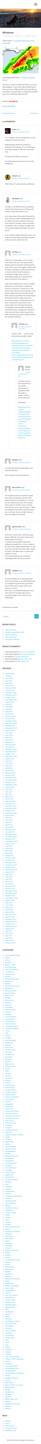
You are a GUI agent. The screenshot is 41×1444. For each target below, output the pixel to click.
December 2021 (11, 806)
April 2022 (9, 796)
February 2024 (10, 744)
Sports (7, 1316)
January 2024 (10, 747)
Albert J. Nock (10, 965)
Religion (8, 1271)
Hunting (8, 1153)
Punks (7, 1257)
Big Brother (9, 988)
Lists (6, 1184)
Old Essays (9, 1236)
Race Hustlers (10, 1267)
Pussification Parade (12, 1260)
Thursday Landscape (12, 639)
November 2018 (11, 893)
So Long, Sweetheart (27, 652)
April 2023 (9, 768)
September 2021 (11, 813)
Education (8, 1059)
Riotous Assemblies (12, 1286)
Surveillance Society (12, 1321)
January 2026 (10, 690)
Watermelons (10, 1387)
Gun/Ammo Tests (11, 1130)
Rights (7, 1281)
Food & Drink (9, 1087)
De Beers (8, 1038)
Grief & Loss (9, 1120)
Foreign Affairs (10, 1090)
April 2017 (9, 938)
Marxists (8, 1198)
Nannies (8, 1224)
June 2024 (9, 735)
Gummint (8, 1127)
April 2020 (9, 853)
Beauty (7, 984)
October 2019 (10, 867)
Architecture (9, 972)
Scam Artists (9, 1288)
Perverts (8, 1248)
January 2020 (10, 860)
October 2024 (10, 726)
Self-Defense (9, 1297)
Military (8, 1205)
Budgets (8, 998)
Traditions (8, 1349)
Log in (7, 1423)
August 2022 (9, 787)
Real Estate (9, 1269)
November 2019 (11, 865)
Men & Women (10, 1203)
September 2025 (11, 700)
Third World (9, 1335)
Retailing (8, 1276)
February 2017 (10, 943)
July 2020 (8, 846)
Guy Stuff (8, 1132)
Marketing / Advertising (13, 1196)
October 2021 (10, 811)
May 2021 (8, 822)
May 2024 (8, 737)
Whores (8, 1401)
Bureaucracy (9, 1000)
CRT (6, 1033)
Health (7, 1137)
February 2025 (10, 716)
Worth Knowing (9, 113)
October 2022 (10, 782)
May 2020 (8, 851)
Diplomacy (9, 1043)
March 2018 (9, 912)
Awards (7, 976)
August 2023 (9, 759)
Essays (7, 1068)
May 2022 (8, 794)
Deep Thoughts (10, 1040)
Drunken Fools (10, 1050)
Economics (9, 1057)
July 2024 (8, 733)
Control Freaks (10, 1024)
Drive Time (9, 1047)
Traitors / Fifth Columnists (14, 1359)
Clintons (8, 1012)
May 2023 (8, 766)
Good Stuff (9, 1109)
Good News (9, 1106)
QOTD (7, 1264)
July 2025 (8, 704)
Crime (7, 1031)
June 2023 (9, 763)
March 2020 (9, 855)
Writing (7, 1408)
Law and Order (10, 1172)
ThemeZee (30, 1440)
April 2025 (9, 711)
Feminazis (8, 1078)
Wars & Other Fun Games (14, 1385)
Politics (7, 1253)
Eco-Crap (8, 1052)
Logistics (8, 1189)
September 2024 (11, 728)
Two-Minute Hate (11, 1366)
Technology (9, 1326)
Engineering (9, 1064)
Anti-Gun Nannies (11, 969)
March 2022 (9, 799)
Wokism (8, 1406)
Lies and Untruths (11, 1179)
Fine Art (8, 1083)
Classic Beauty (10, 1009)
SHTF (7, 1309)
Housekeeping (10, 1151)
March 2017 (9, 940)
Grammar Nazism (11, 1113)
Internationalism (11, 1163)
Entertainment (10, 1066)
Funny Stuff (9, 1099)
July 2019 (8, 874)
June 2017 (9, 933)
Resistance (9, 1274)
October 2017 (10, 924)
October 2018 (10, 895)
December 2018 (11, 891)
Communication (10, 1017)
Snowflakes (9, 1312)
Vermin (7, 1380)
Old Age (8, 1234)
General (8, 1102)
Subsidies (8, 1319)
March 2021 (9, 827)
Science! (8, 1293)
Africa (7, 960)
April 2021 (9, 825)
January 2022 (10, 803)
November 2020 (11, 836)
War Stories (9, 1382)
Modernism (9, 1210)
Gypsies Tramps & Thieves (14, 1135)
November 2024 (11, 723)
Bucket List (9, 995)
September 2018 (11, 898)
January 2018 (10, 917)
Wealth (7, 1389)
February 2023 (10, 773)
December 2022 (11, 777)
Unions (7, 1375)
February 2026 (10, 688)
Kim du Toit (19, 36)
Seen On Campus (11, 1295)
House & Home (10, 1149)
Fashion (8, 1076)
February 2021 (10, 829)
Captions (8, 1005)
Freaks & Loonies (11, 1092)
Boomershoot (10, 993)
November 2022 (11, 780)
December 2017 (11, 919)
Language (8, 1170)
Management (10, 1191)
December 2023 (11, 749)
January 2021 (10, 832)
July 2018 (8, 903)
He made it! (13, 101)
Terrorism (8, 1328)
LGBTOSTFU (9, 1177)
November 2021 (11, 808)
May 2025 (8, 709)
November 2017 (11, 921)
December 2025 (11, 692)
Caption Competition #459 (14, 632)
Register (8, 1421)
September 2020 (11, 841)
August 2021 (9, 815)
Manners (8, 1194)
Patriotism (9, 1243)
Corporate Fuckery (11, 1026)
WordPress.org (10, 1430)
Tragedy (8, 1352)
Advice (7, 958)
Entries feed (9, 1426)
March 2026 (9, 685)
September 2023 (11, 756)
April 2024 (9, 740)
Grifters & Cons (10, 1123)
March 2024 (9, 742)
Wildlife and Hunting (12, 1404)
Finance (8, 1080)
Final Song (33, 113)
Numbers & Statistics (12, 1231)
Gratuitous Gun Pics (12, 1118)
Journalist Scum (10, 1168)
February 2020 (10, 858)
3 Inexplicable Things (12, 955)
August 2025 (9, 702)
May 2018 (8, 907)
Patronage (9, 1246)
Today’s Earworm (11, 634)
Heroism (8, 1139)
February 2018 (10, 914)
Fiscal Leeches (10, 1085)
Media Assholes (10, 1201)
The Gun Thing (10, 1330)
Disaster (8, 1045)
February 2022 (10, 801)
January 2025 (10, 718)
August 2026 (9, 674)
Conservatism (10, 1019)
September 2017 (11, 926)
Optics (7, 1241)
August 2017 (9, 929)
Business (8, 1002)
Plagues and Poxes (11, 1250)
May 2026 (8, 681)
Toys (6, 1345)
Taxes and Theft (10, 1323)
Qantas (7, 1262)
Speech (7, 1314)
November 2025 (11, 695)
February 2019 (10, 886)
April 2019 (9, 881)
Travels (7, 1361)
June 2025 (9, 707)
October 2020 (10, 839)
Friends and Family (11, 1097)
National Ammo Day (12, 1227)
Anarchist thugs (10, 967)
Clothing (8, 1014)
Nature (7, 1229)
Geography (9, 1104)
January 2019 (10, 888)
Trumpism (8, 1364)
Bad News (8, 981)
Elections (8, 1061)
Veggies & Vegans (11, 1378)
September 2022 (11, 785)
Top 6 (7, 1342)
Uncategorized (10, 1371)
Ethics (7, 1071)
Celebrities (9, 1007)
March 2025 (9, 714)
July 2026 (8, 676)
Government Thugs (12, 1111)
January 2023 (10, 775)
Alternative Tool (11, 637)
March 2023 (9, 770)
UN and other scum (12, 1368)
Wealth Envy (9, 1392)
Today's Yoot (9, 1338)
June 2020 (9, 848)
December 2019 (11, 862)
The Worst (9, 1333)
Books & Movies (10, 991)
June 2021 (9, 820)
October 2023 (10, 754)
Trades (7, 1347)
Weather (8, 1397)
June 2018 (9, 905)
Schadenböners (10, 1290)
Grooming (8, 1125)
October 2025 (10, 697)
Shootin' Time (10, 1300)
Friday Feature (10, 1094)
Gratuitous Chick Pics (12, 1116)
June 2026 (9, 678)
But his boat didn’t (8, 106)
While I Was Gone (11, 1399)
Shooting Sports (11, 1305)
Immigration (9, 1158)
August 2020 (9, 844)
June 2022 (9, 792)
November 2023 (11, 751)
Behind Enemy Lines (12, 986)
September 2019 (11, 870)
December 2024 (11, 721)
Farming (8, 1073)
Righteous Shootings (12, 1279)
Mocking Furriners (11, 1208)
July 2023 (8, 761)
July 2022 (8, 789)
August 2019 (9, 872)
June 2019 (9, 877)
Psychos (8, 1255)
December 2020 (11, 834)
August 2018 (9, 900)
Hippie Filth (9, 1142)
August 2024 (9, 730)
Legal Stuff (9, 1175)
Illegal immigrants (11, 1156)
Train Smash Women (12, 1356)
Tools (7, 1340)
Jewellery (8, 1165)
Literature (8, 1186)
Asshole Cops (10, 974)
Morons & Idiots (30, 36)
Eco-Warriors (9, 1054)
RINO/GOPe (9, 1283)
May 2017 (8, 936)
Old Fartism (9, 1238)
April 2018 (9, 910)
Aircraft (8, 962)
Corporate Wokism (11, 1028)
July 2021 (8, 818)
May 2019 (8, 879)
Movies (7, 1215)
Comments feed (11, 1428)
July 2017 (8, 931)
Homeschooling (10, 1146)
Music (7, 1220)
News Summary (10, 630)
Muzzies (8, 1222)
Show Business (10, 1307)
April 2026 (9, 683)
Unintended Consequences (14, 1373)
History (7, 1144)
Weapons (8, 1394)
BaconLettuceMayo (12, 979)
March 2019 (9, 884)
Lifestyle (8, 1182)
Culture (7, 1035)
